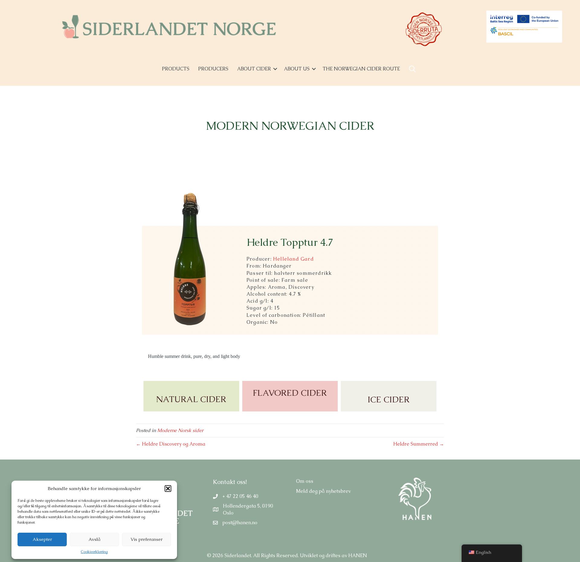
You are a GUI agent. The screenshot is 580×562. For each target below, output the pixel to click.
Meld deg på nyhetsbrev (323, 491)
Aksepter (42, 539)
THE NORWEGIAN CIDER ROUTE (361, 69)
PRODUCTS (175, 69)
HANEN (357, 555)
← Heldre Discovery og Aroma (170, 444)
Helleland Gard (293, 259)
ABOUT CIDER (254, 69)
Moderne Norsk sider (180, 430)
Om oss (304, 481)
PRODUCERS (213, 69)
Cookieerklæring (94, 551)
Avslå (94, 539)
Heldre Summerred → (418, 444)
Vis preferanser (146, 539)
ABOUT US (297, 69)
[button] (168, 489)
